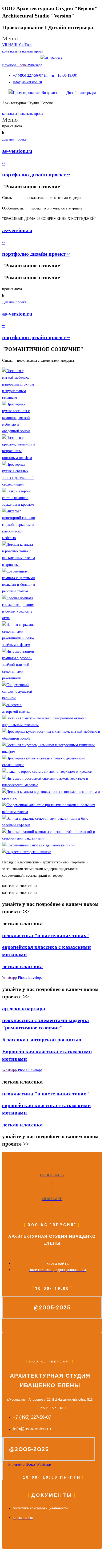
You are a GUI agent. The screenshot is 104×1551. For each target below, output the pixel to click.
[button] (52, 38)
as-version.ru (17, 151)
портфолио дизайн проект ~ (36, 174)
